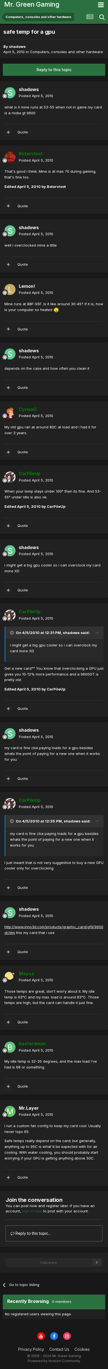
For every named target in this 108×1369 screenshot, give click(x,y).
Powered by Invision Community (54, 1361)
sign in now (32, 1211)
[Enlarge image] (56, 309)
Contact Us (59, 1349)
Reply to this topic (54, 69)
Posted (36, 96)
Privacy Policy (31, 1349)
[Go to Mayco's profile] (10, 976)
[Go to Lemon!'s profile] (10, 289)
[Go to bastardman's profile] (10, 1047)
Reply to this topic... (32, 1233)
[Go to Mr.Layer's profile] (10, 1111)
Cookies (82, 1349)
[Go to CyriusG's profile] (10, 412)
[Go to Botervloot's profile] (10, 157)
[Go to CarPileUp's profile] (10, 477)
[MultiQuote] (8, 132)
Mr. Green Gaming (31, 4)
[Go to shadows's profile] (10, 92)
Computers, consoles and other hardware (66, 52)
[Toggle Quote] (12, 632)
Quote (22, 132)
